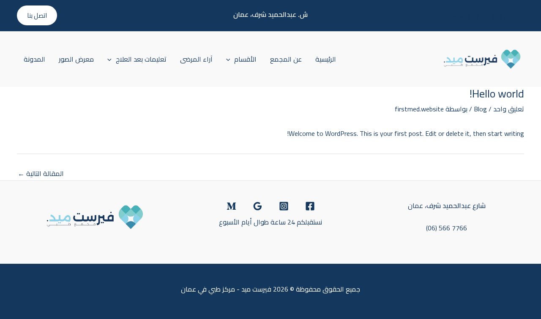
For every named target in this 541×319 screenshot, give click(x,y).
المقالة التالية (41, 173)
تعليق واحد (508, 109)
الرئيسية (325, 59)
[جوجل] (257, 206)
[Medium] (231, 206)
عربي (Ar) (504, 15)
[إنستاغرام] (284, 206)
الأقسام (245, 59)
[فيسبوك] (310, 206)
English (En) (462, 15)
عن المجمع (286, 59)
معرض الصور (76, 59)
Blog (480, 109)
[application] (230, 59)
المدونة (34, 59)
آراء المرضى (196, 59)
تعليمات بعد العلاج (141, 59)
